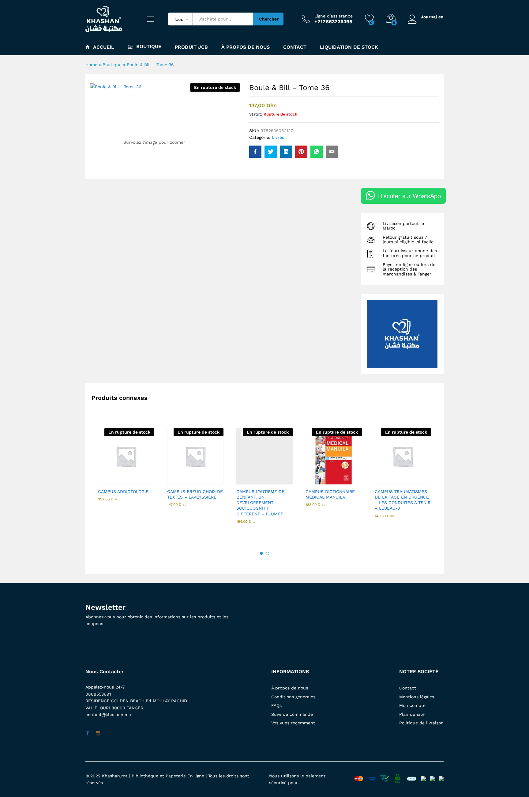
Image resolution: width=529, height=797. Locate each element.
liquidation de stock (349, 47)
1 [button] (261, 553)
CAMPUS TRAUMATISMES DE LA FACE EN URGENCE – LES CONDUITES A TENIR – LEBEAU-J (402, 500)
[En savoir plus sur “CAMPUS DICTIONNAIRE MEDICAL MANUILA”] (318, 481)
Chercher (269, 19)
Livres (278, 137)
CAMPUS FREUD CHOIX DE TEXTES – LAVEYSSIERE (195, 494)
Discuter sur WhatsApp (409, 195)
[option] (126, 470)
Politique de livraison (421, 722)
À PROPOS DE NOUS (245, 47)
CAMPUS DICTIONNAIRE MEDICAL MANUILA (330, 494)
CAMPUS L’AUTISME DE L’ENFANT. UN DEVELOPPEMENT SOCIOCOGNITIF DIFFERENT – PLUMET (260, 502)
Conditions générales (293, 696)
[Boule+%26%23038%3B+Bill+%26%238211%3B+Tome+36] (270, 152)
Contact (407, 687)
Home (91, 64)
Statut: (255, 114)
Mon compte (412, 705)
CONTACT (294, 47)
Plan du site (412, 714)
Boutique (112, 64)
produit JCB (191, 47)
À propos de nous (289, 687)
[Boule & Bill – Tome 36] (255, 152)
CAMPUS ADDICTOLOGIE (123, 491)
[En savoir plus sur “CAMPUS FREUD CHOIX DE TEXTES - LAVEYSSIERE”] (180, 481)
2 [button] (267, 553)
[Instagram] (98, 733)
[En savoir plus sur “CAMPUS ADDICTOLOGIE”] (111, 481)
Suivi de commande (292, 714)
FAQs (276, 705)
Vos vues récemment (293, 722)
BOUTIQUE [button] (148, 46)
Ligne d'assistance (333, 15)
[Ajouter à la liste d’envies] (139, 481)
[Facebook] (87, 733)
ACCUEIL (103, 47)
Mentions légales (416, 696)
